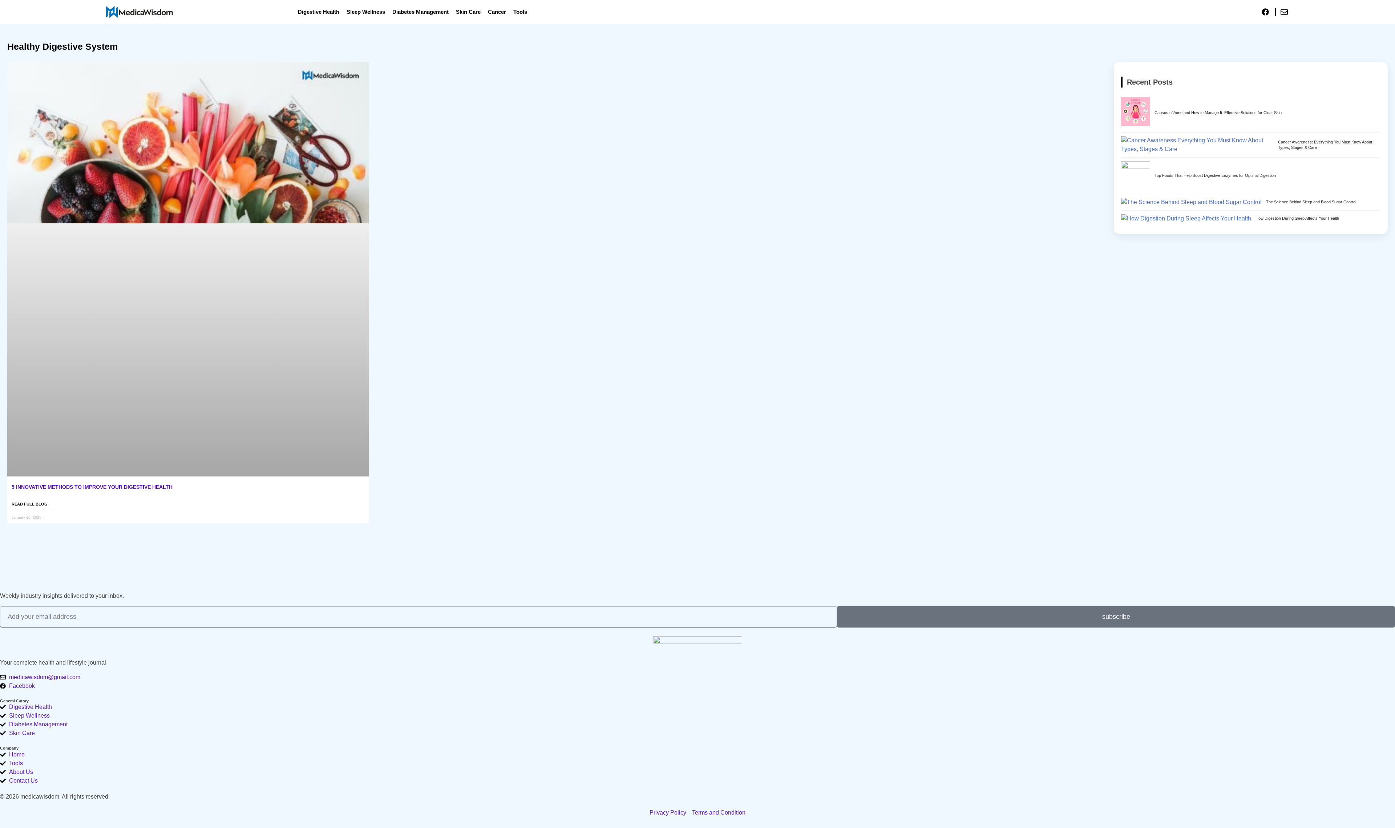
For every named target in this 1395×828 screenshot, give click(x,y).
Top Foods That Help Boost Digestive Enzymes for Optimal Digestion (1215, 175)
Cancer (497, 12)
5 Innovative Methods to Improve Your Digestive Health (92, 487)
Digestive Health (318, 12)
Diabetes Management (420, 12)
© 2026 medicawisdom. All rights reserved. (55, 797)
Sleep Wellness (366, 12)
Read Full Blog (30, 504)
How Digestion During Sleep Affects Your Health (1297, 218)
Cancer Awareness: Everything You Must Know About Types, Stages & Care (1325, 145)
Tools (520, 12)
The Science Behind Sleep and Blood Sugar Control (1311, 202)
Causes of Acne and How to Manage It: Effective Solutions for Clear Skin (1218, 112)
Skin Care (468, 12)
